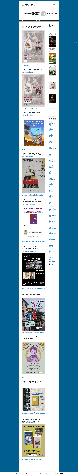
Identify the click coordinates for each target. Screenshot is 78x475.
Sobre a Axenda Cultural (27, 20)
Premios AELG (50, 205)
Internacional (50, 182)
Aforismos (50, 124)
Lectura (49, 185)
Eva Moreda (40, 413)
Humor (49, 177)
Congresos (50, 150)
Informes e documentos (52, 180)
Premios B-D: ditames (51, 207)
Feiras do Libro (50, 171)
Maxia (49, 190)
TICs (49, 252)
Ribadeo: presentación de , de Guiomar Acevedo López (32, 201)
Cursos (49, 153)
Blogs (49, 140)
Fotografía (50, 173)
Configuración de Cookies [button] (55, 473)
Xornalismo (39, 287)
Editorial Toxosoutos (36, 459)
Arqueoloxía (50, 128)
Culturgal (50, 152)
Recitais (31, 332)
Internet (49, 183)
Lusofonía (50, 188)
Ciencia (49, 142)
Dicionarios (50, 157)
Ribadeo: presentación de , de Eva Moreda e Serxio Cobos (31, 383)
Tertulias (50, 251)
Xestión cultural (51, 256)
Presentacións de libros (33, 194)
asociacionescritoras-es (32, 72)
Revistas (50, 243)
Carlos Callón (30, 195)
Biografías (50, 139)
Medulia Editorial (40, 459)
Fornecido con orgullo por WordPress (39, 472)
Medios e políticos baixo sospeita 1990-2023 (33, 289)
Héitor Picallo (42, 64)
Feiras (49, 170)
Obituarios (50, 195)
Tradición (50, 253)
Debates (50, 155)
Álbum (49, 125)
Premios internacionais (51, 218)
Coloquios (26, 287)
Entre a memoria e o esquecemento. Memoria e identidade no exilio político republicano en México (33, 242)
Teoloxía (50, 250)
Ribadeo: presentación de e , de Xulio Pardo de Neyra (31, 419)
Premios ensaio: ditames (52, 212)
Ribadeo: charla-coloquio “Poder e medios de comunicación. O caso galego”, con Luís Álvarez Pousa (30, 248)
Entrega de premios (51, 164)
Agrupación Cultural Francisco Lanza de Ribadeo (30, 64)
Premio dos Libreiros (51, 204)
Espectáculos (50, 168)
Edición (50, 160)
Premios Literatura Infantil (52, 219)
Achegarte (50, 122)
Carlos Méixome (32, 241)
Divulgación (26, 194)
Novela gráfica (50, 194)
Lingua (49, 186)
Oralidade (29, 194)
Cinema (49, 143)
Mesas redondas (51, 191)
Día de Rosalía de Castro (32, 376)
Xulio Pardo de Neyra (32, 460)
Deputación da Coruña (36, 413)
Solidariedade (50, 247)
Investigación (50, 184)
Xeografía (50, 255)
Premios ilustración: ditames (52, 217)
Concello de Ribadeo (38, 64)
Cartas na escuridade (31, 148)
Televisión (50, 249)
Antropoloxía (50, 127)
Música (27, 412)
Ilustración (50, 178)
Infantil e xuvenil (51, 179)
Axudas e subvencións (51, 137)
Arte (49, 130)
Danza (49, 154)
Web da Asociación (41, 20)
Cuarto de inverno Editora (37, 148)
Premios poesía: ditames (52, 228)
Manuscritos (50, 189)
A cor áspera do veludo (37, 458)
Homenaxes (26, 332)
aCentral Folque (39, 412)
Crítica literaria (50, 151)
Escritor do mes (51, 166)
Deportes (50, 156)
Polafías (50, 202)
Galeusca (50, 174)
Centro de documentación (52, 261)
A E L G (50, 260)
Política (29, 240)
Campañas (50, 141)
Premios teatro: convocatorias (52, 229)
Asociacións (50, 135)
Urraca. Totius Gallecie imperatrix (26, 65)
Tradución (37, 240)
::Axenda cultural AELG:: (29, 4)
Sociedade (36, 287)
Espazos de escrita (51, 167)
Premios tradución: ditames (52, 233)
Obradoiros (50, 196)
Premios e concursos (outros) (52, 209)
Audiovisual (50, 136)
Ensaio (25, 240)
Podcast (50, 200)
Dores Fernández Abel (39, 195)
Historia (27, 240)
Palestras (50, 198)
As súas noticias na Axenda (35, 20)
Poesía (28, 332)
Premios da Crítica (51, 208)
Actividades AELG (51, 123)
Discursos (50, 158)
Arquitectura (50, 129)
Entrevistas (50, 165)
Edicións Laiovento (42, 241)
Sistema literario (51, 245)
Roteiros (50, 244)
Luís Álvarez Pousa (25, 289)
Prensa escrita (50, 238)
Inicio (22, 20)
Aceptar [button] (62, 473)
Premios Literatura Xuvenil (52, 221)
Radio (49, 241)
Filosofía (50, 172)
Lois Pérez (41, 148)
